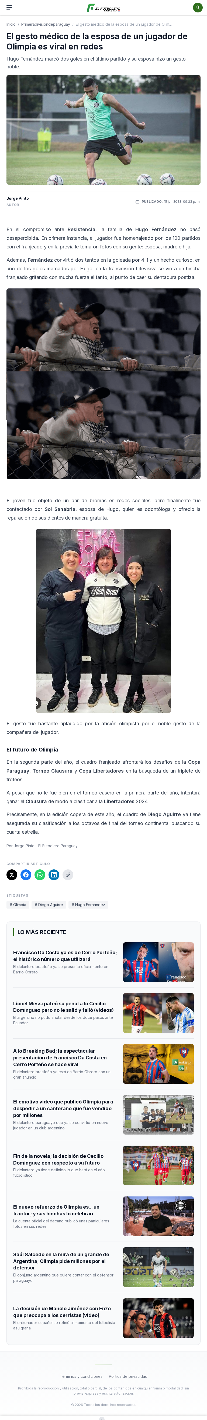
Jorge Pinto (17, 198)
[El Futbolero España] (103, 7)
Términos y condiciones (81, 1376)
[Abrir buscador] (198, 7)
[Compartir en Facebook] (25, 874)
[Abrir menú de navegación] (9, 7)
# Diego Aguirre (49, 904)
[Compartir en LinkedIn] (54, 874)
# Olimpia (18, 904)
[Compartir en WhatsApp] (39, 874)
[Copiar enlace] (68, 874)
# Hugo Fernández (88, 904)
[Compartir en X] (11, 874)
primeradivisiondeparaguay (45, 24)
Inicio (11, 24)
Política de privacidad (128, 1376)
